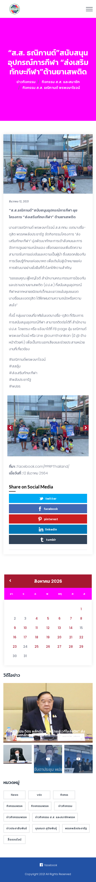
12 (48, 628)
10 (25, 628)
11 (36, 628)
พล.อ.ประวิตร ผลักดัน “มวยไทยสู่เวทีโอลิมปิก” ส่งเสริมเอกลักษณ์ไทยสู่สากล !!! (47, 733)
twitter (50, 498)
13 (59, 628)
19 (48, 637)
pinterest (51, 519)
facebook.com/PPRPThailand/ (43, 466)
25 (37, 646)
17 (25, 637)
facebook (51, 509)
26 (48, 646)
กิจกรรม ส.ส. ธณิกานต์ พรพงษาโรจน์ (51, 87)
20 (59, 637)
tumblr (51, 539)
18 (36, 637)
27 (59, 646)
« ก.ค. (10, 581)
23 (15, 646)
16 (14, 637)
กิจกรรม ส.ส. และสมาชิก (61, 81)
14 (71, 628)
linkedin (51, 529)
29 (81, 646)
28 (71, 646)
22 (81, 637)
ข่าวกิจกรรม (26, 81)
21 (70, 637)
